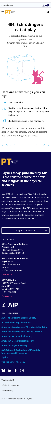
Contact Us (6, 274)
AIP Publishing (8, 280)
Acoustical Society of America (16, 322)
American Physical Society (14, 345)
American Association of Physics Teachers (21, 331)
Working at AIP (7, 380)
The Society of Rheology (13, 361)
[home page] (13, 12)
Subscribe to (7, 5)
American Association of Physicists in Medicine (24, 327)
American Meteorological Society (17, 340)
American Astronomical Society (16, 336)
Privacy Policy (7, 390)
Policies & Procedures (10, 385)
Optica (4, 357)
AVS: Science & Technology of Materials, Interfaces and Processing (20, 351)
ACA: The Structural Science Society (18, 317)
